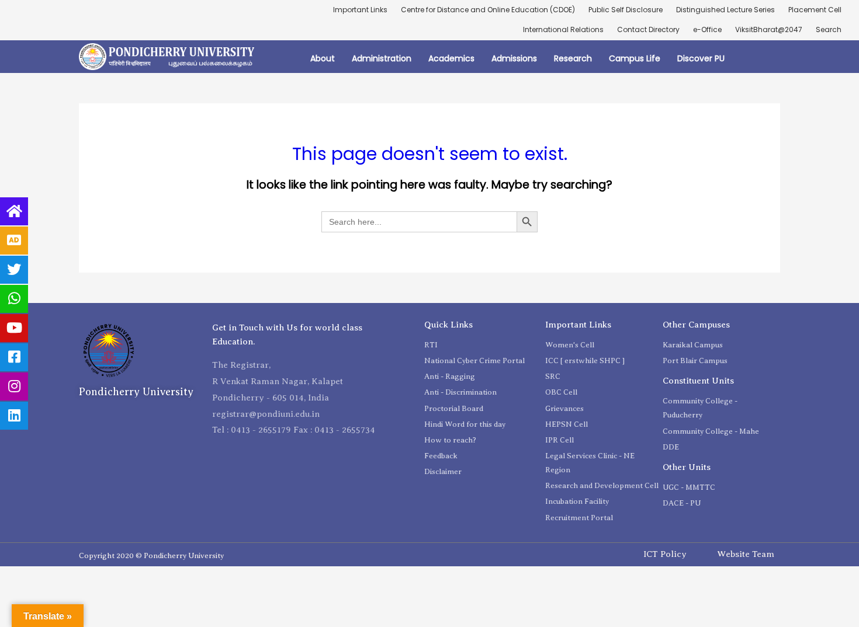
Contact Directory (648, 29)
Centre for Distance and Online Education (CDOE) (488, 10)
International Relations (563, 29)
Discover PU (701, 58)
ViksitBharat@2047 (768, 29)
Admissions (514, 58)
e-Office (707, 29)
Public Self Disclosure (625, 10)
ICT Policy (665, 554)
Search (828, 29)
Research (573, 58)
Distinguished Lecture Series (725, 10)
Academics (451, 58)
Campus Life (634, 58)
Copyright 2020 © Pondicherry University (151, 555)
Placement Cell (814, 10)
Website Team (745, 554)
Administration (381, 58)
